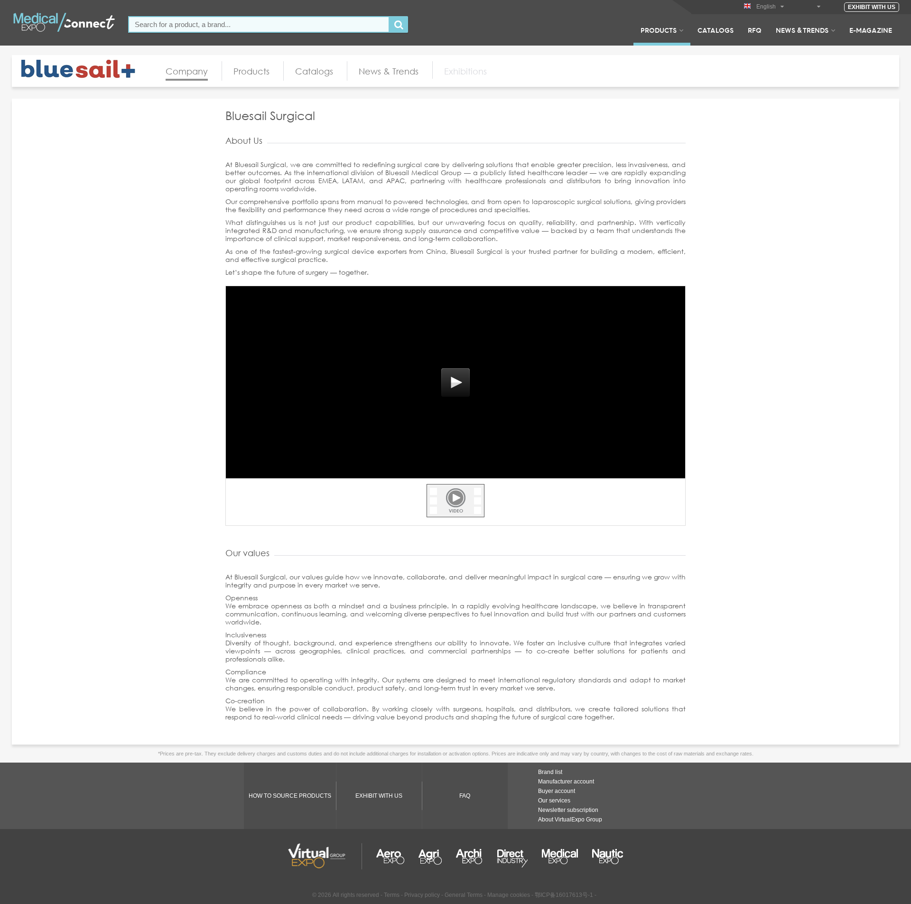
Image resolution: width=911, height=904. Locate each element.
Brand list (550, 772)
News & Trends (802, 30)
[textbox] (259, 24)
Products (659, 30)
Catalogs (715, 30)
